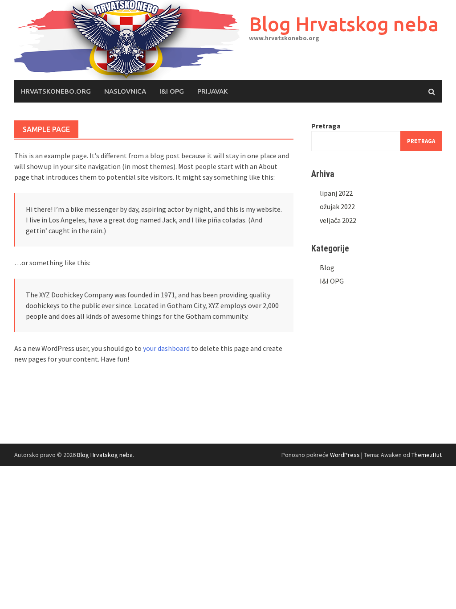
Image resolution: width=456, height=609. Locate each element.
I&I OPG (171, 91)
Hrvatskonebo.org (56, 91)
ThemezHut (426, 455)
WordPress (345, 455)
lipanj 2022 (336, 193)
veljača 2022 (338, 220)
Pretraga (326, 125)
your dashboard (166, 348)
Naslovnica (125, 91)
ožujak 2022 (337, 206)
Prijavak (212, 91)
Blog (327, 267)
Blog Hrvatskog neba (344, 24)
